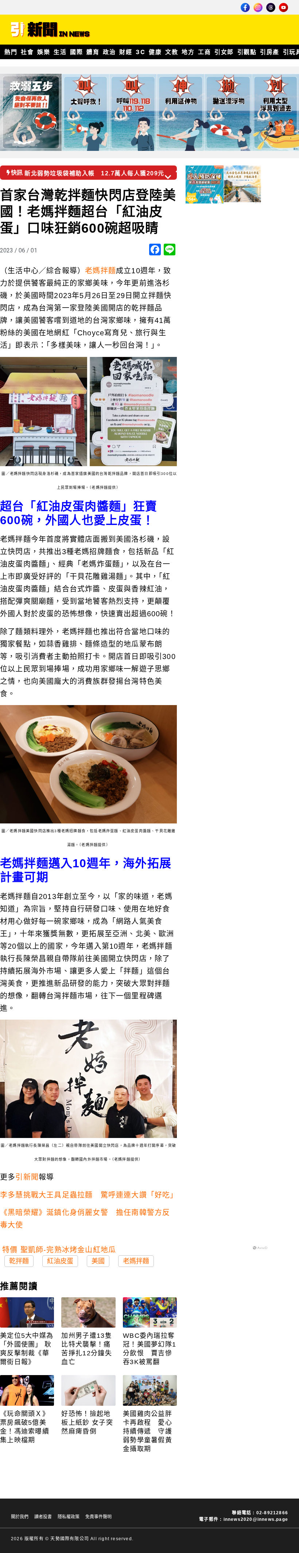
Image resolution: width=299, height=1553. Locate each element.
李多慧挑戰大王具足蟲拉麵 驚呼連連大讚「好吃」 (89, 1195)
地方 (188, 52)
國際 (76, 52)
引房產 (269, 52)
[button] (179, 170)
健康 (155, 52)
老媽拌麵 (100, 271)
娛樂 (43, 52)
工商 (204, 52)
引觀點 (247, 52)
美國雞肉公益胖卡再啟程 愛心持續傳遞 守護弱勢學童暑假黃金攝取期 (147, 1431)
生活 (60, 52)
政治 (109, 52)
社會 (27, 52)
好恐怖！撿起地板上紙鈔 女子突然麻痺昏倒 (87, 1422)
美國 (98, 1261)
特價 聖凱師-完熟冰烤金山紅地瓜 (59, 1250)
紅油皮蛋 (60, 1261)
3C (140, 52)
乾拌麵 (19, 1261)
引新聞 (27, 1177)
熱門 (10, 52)
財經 (125, 52)
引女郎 (224, 52)
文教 (171, 52)
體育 (92, 52)
